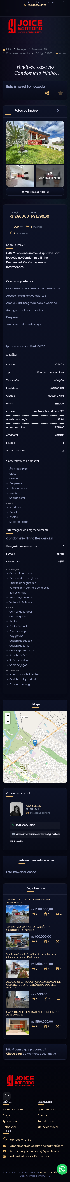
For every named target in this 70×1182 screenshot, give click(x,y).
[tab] (27, 111)
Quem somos (46, 1109)
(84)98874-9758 (37, 5)
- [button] (8, 721)
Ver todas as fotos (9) (37, 191)
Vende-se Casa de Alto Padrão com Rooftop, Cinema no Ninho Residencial (31, 956)
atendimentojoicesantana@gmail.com (38, 834)
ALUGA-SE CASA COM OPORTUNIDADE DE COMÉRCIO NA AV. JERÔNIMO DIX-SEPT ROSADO (33, 984)
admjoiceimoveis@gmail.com (30, 1156)
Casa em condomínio (18, 53)
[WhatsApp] (7, 1096)
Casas (6, 1115)
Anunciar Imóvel (48, 1127)
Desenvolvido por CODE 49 (35, 1176)
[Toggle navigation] (62, 39)
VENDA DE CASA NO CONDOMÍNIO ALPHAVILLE (28, 901)
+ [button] (8, 715)
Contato (43, 1115)
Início (9, 49)
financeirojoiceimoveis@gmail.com (34, 1151)
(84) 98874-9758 (25, 825)
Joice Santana (33, 805)
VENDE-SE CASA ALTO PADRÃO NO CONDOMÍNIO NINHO (28, 928)
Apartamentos (11, 1121)
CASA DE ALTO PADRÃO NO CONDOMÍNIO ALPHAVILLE (33, 1013)
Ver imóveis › (16, 841)
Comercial (9, 1127)
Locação (22, 49)
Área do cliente (47, 1121)
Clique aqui (14, 1053)
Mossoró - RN (39, 49)
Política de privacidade (53, 1172)
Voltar (62, 53)
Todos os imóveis (13, 1109)
